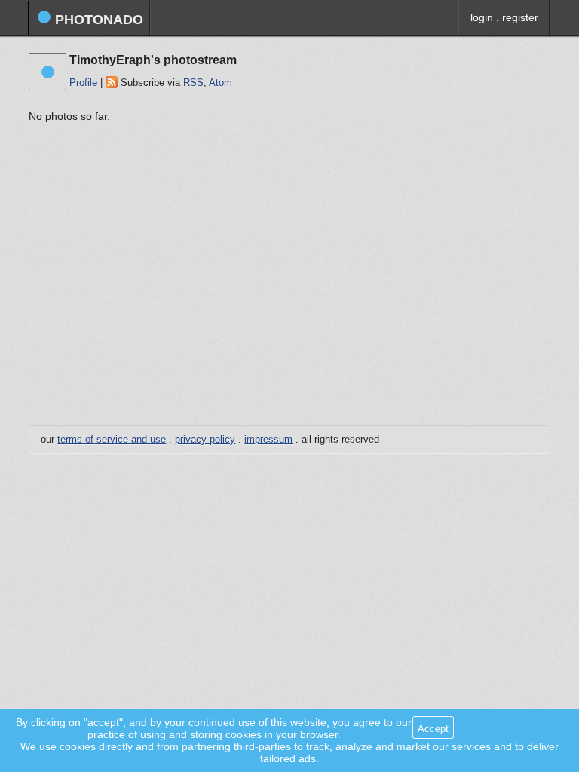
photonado (97, 19)
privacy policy (205, 439)
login (481, 17)
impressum (268, 439)
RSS (193, 83)
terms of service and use (111, 439)
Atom (220, 83)
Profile (83, 83)
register (520, 17)
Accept (433, 728)
